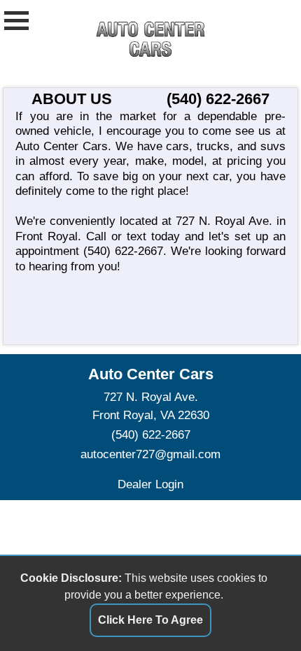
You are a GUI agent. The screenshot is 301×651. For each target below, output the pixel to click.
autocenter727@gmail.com (150, 454)
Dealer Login (150, 484)
